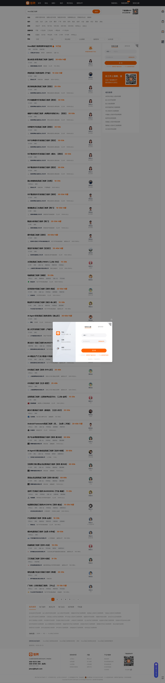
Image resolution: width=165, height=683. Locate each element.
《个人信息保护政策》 (103, 355)
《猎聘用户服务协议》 (91, 355)
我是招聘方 (97, 359)
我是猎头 (90, 359)
